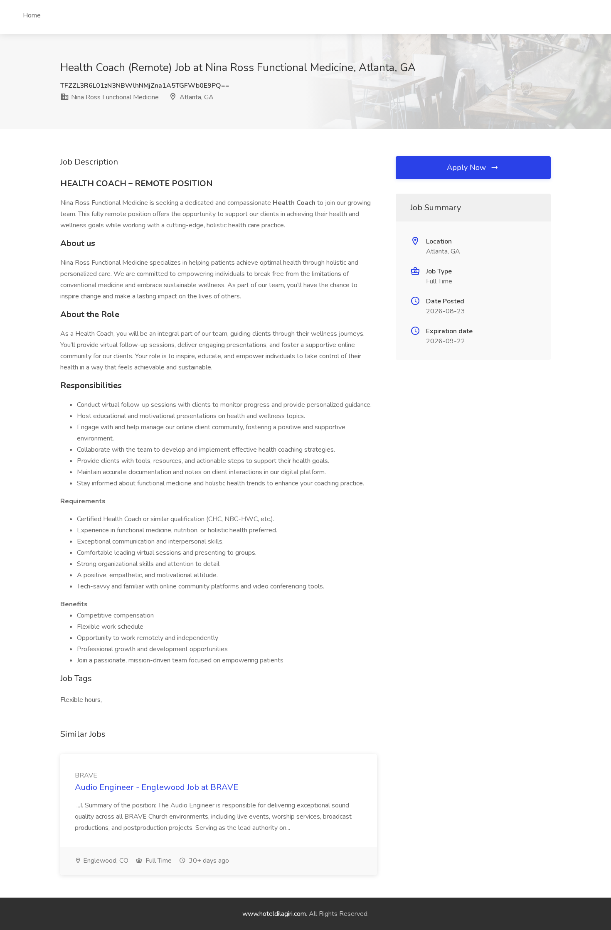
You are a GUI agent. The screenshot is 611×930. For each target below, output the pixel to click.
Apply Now (467, 167)
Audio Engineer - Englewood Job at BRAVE (156, 787)
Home (32, 15)
